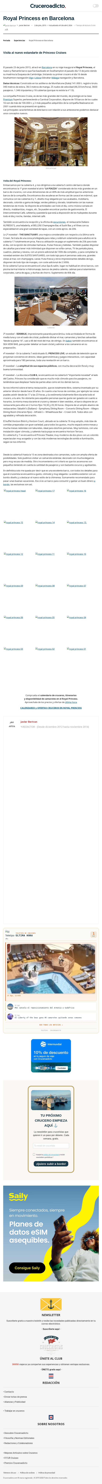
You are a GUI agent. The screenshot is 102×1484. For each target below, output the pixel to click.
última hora (71, 702)
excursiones (59, 221)
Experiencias (19, 40)
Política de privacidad (47, 1473)
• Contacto (8, 1392)
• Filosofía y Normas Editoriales (18, 1438)
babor (69, 340)
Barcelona (47, 67)
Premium (8, 99)
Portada (6, 40)
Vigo (31, 77)
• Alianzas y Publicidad (14, 1402)
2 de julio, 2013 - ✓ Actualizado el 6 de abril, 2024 (53, 25)
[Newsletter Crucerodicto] (51, 1304)
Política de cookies (27, 1473)
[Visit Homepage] (48, 5)
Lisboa (38, 77)
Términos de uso (9, 1473)
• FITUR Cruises (10, 1458)
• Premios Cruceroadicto (15, 1463)
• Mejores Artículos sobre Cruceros (20, 1453)
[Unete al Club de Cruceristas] (51, 1345)
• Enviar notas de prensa (15, 1397)
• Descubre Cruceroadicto (15, 1433)
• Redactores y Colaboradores (18, 1443)
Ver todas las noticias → (51, 1025)
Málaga (55, 77)
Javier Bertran (24, 25)
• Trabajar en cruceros (13, 1411)
